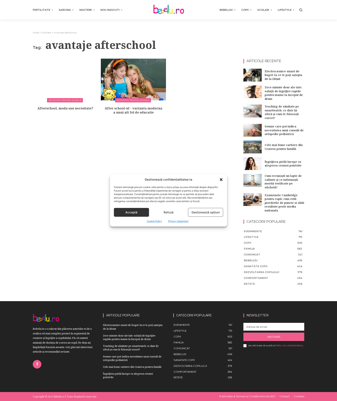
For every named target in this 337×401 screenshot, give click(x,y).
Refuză (169, 212)
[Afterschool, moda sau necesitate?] (65, 79)
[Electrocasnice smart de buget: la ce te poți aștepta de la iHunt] (252, 75)
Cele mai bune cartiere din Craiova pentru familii (284, 147)
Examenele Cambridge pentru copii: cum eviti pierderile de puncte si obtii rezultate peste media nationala (284, 202)
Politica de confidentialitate (289, 345)
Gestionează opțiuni (206, 212)
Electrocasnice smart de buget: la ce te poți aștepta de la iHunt (283, 75)
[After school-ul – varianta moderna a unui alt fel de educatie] (133, 79)
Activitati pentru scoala (65, 100)
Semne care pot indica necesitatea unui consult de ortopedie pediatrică (284, 130)
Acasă (36, 32)
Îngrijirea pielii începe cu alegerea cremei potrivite (283, 163)
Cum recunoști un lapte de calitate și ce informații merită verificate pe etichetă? (283, 181)
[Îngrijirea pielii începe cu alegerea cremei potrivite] (252, 163)
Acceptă (131, 212)
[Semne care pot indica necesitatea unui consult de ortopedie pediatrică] (252, 130)
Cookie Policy (154, 221)
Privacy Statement (178, 221)
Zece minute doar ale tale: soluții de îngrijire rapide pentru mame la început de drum (284, 93)
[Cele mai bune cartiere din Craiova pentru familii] (252, 147)
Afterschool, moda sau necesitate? (65, 108)
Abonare (273, 336)
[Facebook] (37, 364)
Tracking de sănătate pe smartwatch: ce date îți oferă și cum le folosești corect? (282, 112)
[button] (221, 180)
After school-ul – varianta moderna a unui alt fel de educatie (133, 110)
